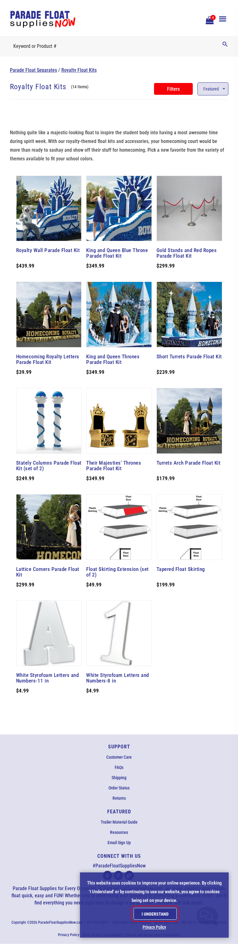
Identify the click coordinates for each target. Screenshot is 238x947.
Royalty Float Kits (79, 70)
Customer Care (119, 757)
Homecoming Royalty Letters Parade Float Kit (47, 359)
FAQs (119, 767)
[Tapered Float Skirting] (189, 527)
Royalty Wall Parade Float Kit (48, 250)
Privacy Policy (68, 935)
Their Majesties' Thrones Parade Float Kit (113, 465)
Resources (119, 832)
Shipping (119, 777)
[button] (209, 19)
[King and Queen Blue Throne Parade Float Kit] (119, 208)
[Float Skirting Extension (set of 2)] (119, 527)
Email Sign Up (119, 842)
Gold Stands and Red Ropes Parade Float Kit (186, 253)
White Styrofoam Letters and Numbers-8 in (117, 677)
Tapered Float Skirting (180, 569)
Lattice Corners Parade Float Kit (47, 571)
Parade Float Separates (33, 70)
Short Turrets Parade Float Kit (189, 356)
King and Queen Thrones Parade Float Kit (112, 359)
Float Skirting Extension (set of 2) (117, 571)
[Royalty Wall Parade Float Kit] (49, 208)
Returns (119, 798)
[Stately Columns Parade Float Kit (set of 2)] (49, 420)
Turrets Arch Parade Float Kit (188, 463)
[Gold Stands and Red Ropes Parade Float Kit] (189, 208)
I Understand (155, 914)
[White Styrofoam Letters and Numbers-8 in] (119, 633)
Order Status (119, 787)
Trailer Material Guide (119, 822)
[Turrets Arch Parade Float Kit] (189, 420)
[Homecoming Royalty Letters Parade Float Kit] (49, 314)
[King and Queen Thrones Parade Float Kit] (119, 314)
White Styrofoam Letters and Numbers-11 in (47, 677)
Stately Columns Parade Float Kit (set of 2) (49, 465)
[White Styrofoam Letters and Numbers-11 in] (49, 633)
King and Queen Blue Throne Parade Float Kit (117, 253)
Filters (173, 89)
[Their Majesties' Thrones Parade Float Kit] (119, 420)
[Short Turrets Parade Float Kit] (189, 314)
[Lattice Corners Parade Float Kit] (49, 527)
